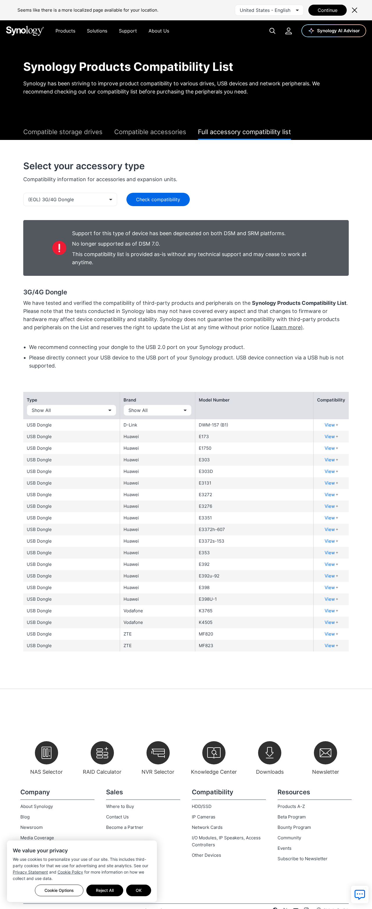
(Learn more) (287, 327)
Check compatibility (158, 199)
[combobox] (269, 10)
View (330, 425)
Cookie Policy (70, 872)
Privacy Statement (30, 872)
